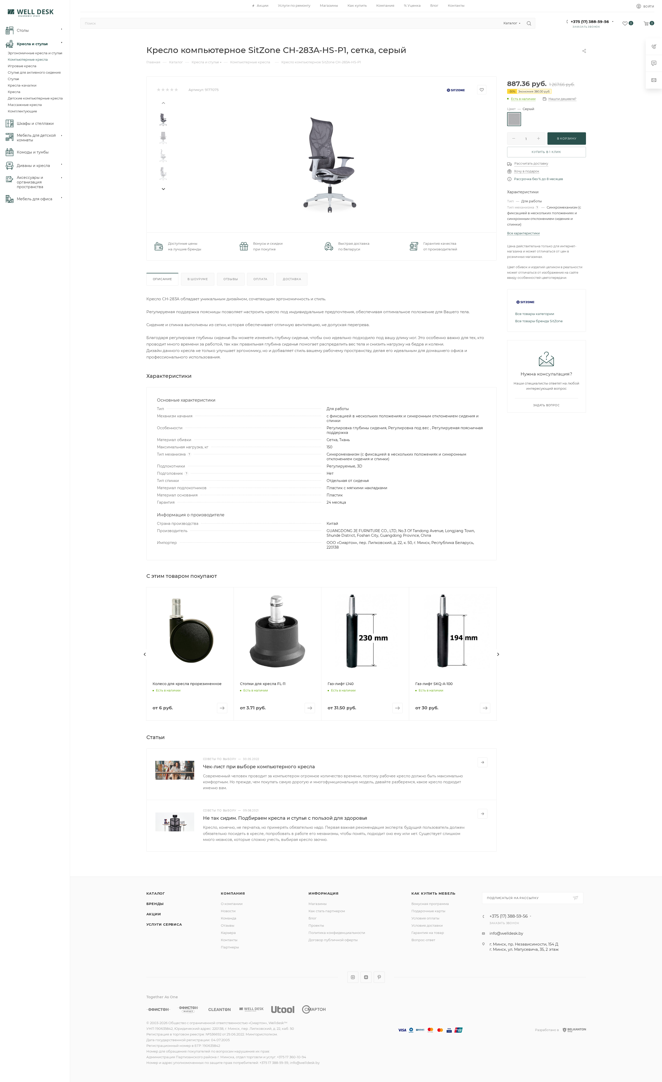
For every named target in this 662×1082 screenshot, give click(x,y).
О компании (232, 904)
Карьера (228, 933)
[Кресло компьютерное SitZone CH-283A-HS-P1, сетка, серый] (330, 159)
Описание (162, 279)
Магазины (318, 904)
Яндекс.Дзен (366, 977)
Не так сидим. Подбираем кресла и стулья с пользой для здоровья (285, 818)
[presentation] (163, 102)
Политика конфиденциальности (337, 933)
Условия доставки (427, 925)
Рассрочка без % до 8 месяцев (538, 179)
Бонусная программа (430, 904)
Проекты (316, 925)
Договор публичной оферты (333, 940)
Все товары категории (534, 314)
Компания (233, 893)
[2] (163, 90)
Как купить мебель (433, 893)
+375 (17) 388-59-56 (590, 21)
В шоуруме (197, 279)
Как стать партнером (327, 911)
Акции (153, 914)
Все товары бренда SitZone (539, 321)
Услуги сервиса (164, 924)
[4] (171, 90)
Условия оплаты (425, 918)
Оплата (260, 279)
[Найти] (529, 23)
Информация (324, 893)
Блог (313, 918)
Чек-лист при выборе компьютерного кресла (259, 767)
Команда (228, 918)
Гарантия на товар (427, 933)
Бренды (155, 904)
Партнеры (230, 947)
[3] (167, 90)
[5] (176, 90)
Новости (228, 911)
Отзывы (230, 279)
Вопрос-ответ (423, 940)
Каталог (155, 893)
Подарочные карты (428, 911)
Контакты (229, 940)
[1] (158, 90)
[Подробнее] (482, 762)
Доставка (292, 279)
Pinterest (379, 977)
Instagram (352, 977)
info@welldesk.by (506, 933)
